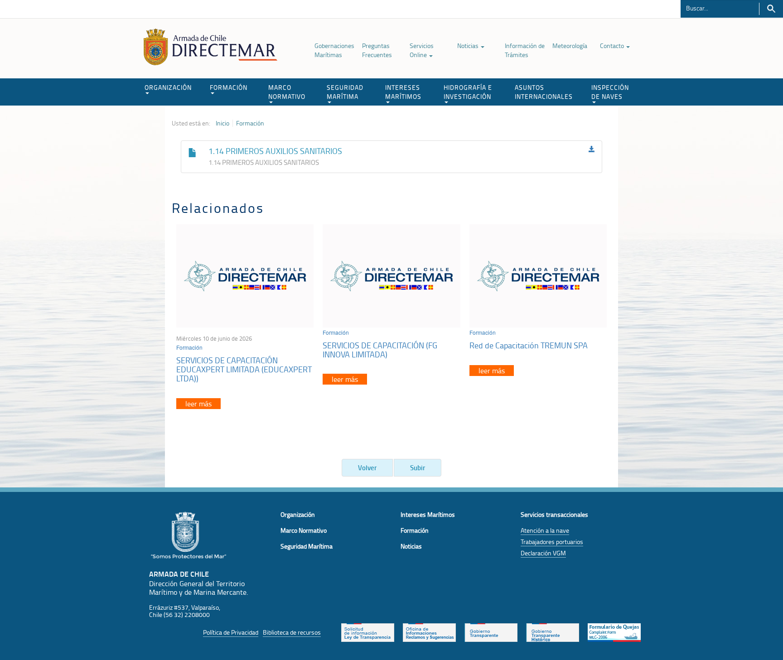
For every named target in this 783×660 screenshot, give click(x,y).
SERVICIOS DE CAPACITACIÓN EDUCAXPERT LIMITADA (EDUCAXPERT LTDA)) (244, 369)
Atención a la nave (545, 530)
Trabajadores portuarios (552, 541)
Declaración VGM (543, 553)
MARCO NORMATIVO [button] (286, 92)
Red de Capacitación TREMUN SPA (528, 345)
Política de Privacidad (230, 632)
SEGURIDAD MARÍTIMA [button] (345, 92)
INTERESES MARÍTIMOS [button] (403, 92)
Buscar (771, 9)
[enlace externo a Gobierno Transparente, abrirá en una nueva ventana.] (490, 631)
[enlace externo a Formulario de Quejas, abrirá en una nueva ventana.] (614, 631)
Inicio (222, 123)
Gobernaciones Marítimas (334, 50)
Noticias (468, 45)
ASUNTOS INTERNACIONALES (544, 92)
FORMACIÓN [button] (228, 87)
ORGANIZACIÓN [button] (168, 87)
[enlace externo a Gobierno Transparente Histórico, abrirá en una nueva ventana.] (552, 631)
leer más (198, 404)
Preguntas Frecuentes (377, 50)
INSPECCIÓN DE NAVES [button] (610, 92)
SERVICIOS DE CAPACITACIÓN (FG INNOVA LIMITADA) (380, 350)
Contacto (612, 45)
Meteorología (569, 45)
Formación (250, 123)
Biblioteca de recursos (292, 632)
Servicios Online (422, 50)
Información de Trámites (525, 50)
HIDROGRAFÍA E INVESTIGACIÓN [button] (468, 92)
